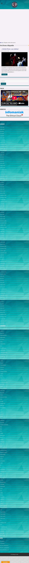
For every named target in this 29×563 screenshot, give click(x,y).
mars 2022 (2, 240)
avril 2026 (2, 135)
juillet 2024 (2, 180)
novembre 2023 (3, 197)
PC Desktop (2, 469)
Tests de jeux (2, 514)
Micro (1, 437)
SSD (1, 490)
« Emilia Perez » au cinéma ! (10, 49)
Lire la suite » (4, 74)
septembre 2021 (3, 252)
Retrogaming (2, 482)
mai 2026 (2, 133)
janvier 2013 (2, 286)
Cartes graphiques (3, 352)
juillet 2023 (2, 205)
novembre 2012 (3, 291)
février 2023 (2, 216)
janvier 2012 (2, 312)
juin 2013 (2, 278)
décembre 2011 (3, 314)
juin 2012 (2, 301)
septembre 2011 (3, 320)
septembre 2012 (3, 295)
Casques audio (3, 354)
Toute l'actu (2, 518)
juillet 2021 (2, 257)
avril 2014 (2, 265)
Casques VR (2, 356)
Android (1, 331)
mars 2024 (2, 188)
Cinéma (1, 360)
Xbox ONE (2, 533)
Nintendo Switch (3, 450)
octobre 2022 (2, 225)
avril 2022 (2, 237)
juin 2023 (2, 208)
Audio (1, 341)
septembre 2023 (3, 201)
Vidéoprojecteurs (3, 526)
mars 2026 (2, 137)
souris (1, 488)
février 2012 (2, 310)
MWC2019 (2, 441)
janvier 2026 (2, 142)
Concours (2, 367)
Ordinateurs (2, 460)
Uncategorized (3, 522)
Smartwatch (2, 486)
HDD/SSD (2, 405)
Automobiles (2, 343)
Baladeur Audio (3, 348)
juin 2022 (2, 233)
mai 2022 (2, 235)
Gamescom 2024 (3, 397)
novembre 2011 (3, 316)
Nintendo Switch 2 (3, 452)
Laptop (1, 416)
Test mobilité (2, 512)
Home (2, 42)
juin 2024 (2, 182)
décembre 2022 (3, 220)
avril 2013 (2, 280)
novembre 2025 (3, 146)
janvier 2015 (2, 263)
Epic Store (2, 384)
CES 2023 (2, 358)
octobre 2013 (2, 274)
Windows (2, 531)
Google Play (2, 403)
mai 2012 (2, 303)
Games (1, 394)
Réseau (1, 480)
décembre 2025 (3, 144)
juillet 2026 (2, 129)
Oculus (1, 458)
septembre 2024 (3, 176)
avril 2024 (2, 186)
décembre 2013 (3, 269)
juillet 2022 (2, 231)
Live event (2, 422)
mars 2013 (2, 282)
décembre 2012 (3, 288)
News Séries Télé (3, 448)
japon (1, 411)
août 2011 (2, 323)
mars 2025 (2, 163)
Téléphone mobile (3, 507)
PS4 (1, 473)
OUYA (1, 463)
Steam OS (2, 497)
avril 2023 (2, 212)
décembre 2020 (3, 261)
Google (1, 401)
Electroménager (3, 380)
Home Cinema (3, 407)
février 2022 (2, 242)
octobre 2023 (2, 199)
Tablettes (2, 499)
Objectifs (2, 456)
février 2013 (2, 284)
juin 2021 (2, 259)
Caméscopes (2, 350)
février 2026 (2, 139)
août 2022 (2, 229)
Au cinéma (2, 339)
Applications (2, 337)
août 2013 (2, 276)
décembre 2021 (3, 246)
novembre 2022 (3, 223)
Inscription (2, 541)
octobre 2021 (2, 250)
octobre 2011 (2, 318)
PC (0, 465)
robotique (2, 484)
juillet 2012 (2, 299)
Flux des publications (4, 545)
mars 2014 (2, 267)
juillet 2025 (2, 154)
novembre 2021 (3, 248)
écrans (1, 375)
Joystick (1, 414)
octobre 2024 (2, 174)
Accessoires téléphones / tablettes (6, 328)
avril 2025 (2, 161)
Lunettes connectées (4, 424)
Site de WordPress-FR (4, 549)
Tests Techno (2, 516)
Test (1, 509)
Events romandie (3, 388)
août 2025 (2, 152)
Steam (1, 495)
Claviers (1, 363)
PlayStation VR (3, 471)
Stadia (1, 492)
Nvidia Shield (2, 454)
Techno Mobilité (3, 505)
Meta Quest (2, 435)
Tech (1, 501)
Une (1, 524)
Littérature (2, 420)
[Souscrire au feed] (28, 45)
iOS (1, 409)
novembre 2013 (3, 271)
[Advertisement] (14, 25)
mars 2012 (2, 308)
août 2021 (2, 254)
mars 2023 (2, 214)
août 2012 (2, 297)
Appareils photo (3, 335)
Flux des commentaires (4, 547)
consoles (2, 369)
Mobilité (1, 439)
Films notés (2, 390)
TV (0, 520)
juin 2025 (2, 157)
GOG (1, 399)
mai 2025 (2, 159)
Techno (1, 503)
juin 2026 (2, 131)
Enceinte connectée (4, 382)
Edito (1, 377)
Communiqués (3, 365)
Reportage (2, 477)
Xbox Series (2, 535)
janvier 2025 (2, 167)
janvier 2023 (2, 218)
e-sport (1, 373)
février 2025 (2, 165)
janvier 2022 (2, 244)
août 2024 (2, 178)
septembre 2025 (3, 150)
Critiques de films (3, 371)
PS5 (1, 475)
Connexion (2, 543)
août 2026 (2, 127)
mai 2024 (2, 184)
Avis (1, 345)
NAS (1, 443)
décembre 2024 (3, 169)
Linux (1, 418)
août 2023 (2, 203)
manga (1, 433)
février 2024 (2, 191)
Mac (1, 426)
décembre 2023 (3, 195)
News (1, 446)
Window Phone (3, 529)
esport (1, 386)
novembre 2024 (3, 171)
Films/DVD (2, 392)
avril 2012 (2, 306)
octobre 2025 (2, 148)
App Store (2, 333)
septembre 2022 (3, 227)
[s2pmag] (14, 4)
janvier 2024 (2, 193)
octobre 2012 (2, 293)
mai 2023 (2, 210)
